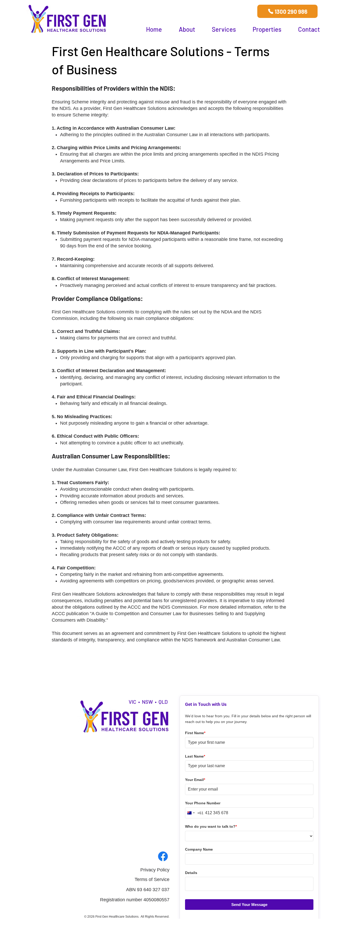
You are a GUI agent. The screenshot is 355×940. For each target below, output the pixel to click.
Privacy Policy (154, 869)
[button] (186, 29)
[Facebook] (162, 856)
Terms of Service (152, 879)
